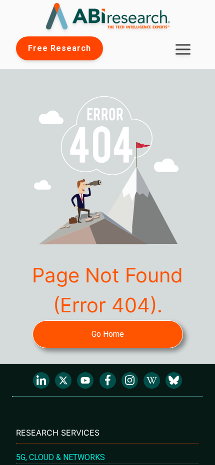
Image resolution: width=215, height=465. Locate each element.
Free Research (59, 48)
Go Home (108, 334)
